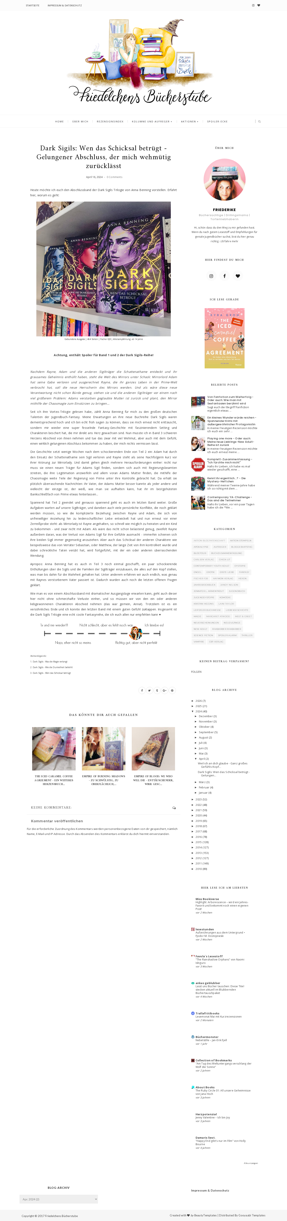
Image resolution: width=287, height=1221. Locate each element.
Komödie (225, 597)
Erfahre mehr (230, 241)
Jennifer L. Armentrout (209, 591)
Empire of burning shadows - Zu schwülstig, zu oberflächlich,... (103, 780)
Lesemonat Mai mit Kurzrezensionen (219, 1016)
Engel (198, 572)
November (206, 721)
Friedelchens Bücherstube (61, 1216)
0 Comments (114, 177)
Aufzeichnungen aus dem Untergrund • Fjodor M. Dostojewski (220, 934)
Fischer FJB (201, 578)
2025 (199, 706)
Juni (201, 748)
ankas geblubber (208, 983)
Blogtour (200, 553)
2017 (199, 831)
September (206, 732)
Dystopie (240, 565)
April (202, 759)
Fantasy (244, 572)
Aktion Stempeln (240, 540)
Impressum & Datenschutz (65, 5)
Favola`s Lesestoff (209, 956)
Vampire (199, 641)
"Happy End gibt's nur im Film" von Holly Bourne (221, 1142)
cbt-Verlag (216, 641)
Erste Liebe (227, 572)
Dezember (206, 716)
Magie (197, 616)
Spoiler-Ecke (217, 121)
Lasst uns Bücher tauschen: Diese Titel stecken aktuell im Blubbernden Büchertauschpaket (220, 989)
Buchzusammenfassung (226, 553)
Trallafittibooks (208, 1013)
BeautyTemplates (205, 1215)
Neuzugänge (232, 622)
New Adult (200, 629)
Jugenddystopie (204, 597)
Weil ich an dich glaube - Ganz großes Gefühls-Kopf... (223, 765)
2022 (199, 805)
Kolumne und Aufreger (151, 121)
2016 (199, 837)
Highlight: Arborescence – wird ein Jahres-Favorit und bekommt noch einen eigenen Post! (222, 905)
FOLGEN (196, 672)
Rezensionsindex (110, 121)
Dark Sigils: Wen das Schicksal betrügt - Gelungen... (224, 773)
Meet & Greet (243, 616)
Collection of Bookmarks (214, 1060)
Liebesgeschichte (237, 610)
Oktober (204, 727)
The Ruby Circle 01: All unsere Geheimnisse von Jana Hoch (223, 1092)
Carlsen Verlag (204, 559)
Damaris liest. (206, 1137)
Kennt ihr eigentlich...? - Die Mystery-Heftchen (226, 480)
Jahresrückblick (205, 584)
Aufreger (220, 547)
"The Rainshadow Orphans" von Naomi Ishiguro (220, 961)
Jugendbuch (237, 591)
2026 (199, 701)
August (203, 737)
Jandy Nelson (229, 584)
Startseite (32, 5)
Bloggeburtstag (241, 547)
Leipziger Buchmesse (207, 610)
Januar (203, 792)
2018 (199, 826)
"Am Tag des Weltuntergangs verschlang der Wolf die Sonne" (224, 1065)
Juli (201, 743)
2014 (199, 847)
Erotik (211, 572)
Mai (201, 753)
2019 (199, 821)
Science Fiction (203, 635)
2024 (199, 711)
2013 (199, 853)
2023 (199, 799)
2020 (199, 815)
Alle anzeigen (251, 1163)
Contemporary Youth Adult (211, 565)
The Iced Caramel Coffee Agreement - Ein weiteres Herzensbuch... (53, 780)
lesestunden (205, 929)
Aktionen (188, 121)
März (202, 782)
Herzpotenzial (206, 1114)
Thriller (247, 635)
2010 (199, 869)
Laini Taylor (226, 603)
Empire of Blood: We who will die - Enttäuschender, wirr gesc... (153, 780)
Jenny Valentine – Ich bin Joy (213, 1117)
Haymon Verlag (223, 578)
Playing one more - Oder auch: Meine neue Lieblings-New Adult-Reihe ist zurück (230, 441)
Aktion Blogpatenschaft (209, 540)
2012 (199, 858)
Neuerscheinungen (206, 622)
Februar (204, 787)
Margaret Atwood (218, 616)
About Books (205, 1087)
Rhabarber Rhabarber (226, 629)
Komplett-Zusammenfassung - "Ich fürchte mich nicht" (230, 461)
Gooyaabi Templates (251, 1215)
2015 (199, 842)
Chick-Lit (224, 559)
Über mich (80, 121)
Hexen (242, 578)
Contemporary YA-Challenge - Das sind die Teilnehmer (229, 499)
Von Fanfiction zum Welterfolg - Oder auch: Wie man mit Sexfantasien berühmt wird (230, 400)
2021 (199, 810)
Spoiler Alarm (227, 635)
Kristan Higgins (204, 603)
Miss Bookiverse (207, 899)
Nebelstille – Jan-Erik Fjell (211, 1040)
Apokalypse (201, 547)
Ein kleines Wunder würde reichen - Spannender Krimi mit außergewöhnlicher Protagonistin (232, 421)
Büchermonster (207, 1037)
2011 (199, 863)
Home (59, 121)
